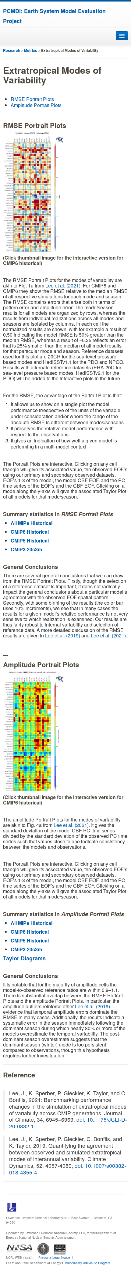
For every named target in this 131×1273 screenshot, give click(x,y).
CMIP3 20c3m (26, 549)
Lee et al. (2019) (62, 635)
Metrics (30, 50)
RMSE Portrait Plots (32, 99)
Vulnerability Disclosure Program (87, 1263)
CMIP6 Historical (30, 531)
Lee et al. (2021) (62, 285)
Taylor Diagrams (24, 958)
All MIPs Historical (31, 522)
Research (11, 50)
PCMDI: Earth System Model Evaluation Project (54, 16)
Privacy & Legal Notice (54, 1257)
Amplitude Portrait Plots (36, 105)
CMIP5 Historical (30, 540)
